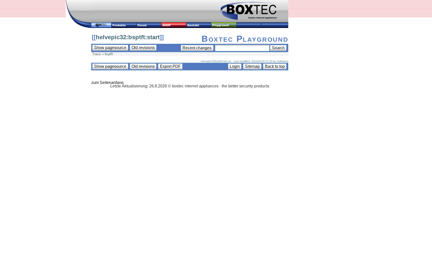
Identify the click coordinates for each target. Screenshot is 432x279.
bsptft (109, 54)
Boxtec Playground (245, 38)
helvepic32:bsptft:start (128, 37)
